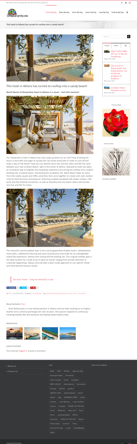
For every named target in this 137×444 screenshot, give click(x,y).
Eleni (9, 293)
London (53, 402)
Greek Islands (69, 393)
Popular (107, 46)
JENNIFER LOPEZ (71, 397)
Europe (53, 388)
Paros (52, 415)
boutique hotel (56, 375)
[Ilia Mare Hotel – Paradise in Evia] (107, 88)
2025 (59, 371)
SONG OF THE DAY (68, 419)
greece (65, 293)
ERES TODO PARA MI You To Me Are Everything (119, 54)
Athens (60, 293)
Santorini (54, 419)
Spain (81, 419)
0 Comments (82, 293)
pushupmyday (64, 415)
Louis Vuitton (78, 402)
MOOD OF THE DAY (76, 406)
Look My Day (64, 402)
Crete (66, 380)
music (52, 410)
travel (74, 293)
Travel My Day (36, 293)
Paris (81, 410)
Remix (75, 415)
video (52, 432)
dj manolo (81, 384)
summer (66, 423)
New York (72, 410)
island (52, 397)
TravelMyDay (79, 428)
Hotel (80, 393)
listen (82, 397)
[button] (127, 12)
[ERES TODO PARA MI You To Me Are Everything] (107, 51)
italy (59, 397)
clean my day (55, 380)
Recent (116, 46)
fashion (62, 388)
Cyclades (74, 380)
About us (12, 366)
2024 (52, 371)
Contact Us (13, 371)
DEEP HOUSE (55, 384)
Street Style (55, 423)
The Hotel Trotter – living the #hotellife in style (33, 279)
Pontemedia (18, 443)
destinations (69, 384)
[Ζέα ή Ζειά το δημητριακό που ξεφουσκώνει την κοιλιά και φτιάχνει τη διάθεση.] (107, 66)
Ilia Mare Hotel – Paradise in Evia (118, 89)
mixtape (62, 406)
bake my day (78, 371)
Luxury (70, 293)
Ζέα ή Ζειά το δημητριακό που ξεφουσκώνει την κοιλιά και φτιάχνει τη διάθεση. (119, 72)
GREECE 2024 (55, 393)
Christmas (69, 375)
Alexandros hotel (52, 293)
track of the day (56, 428)
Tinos (74, 423)
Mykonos (61, 410)
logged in (23, 351)
